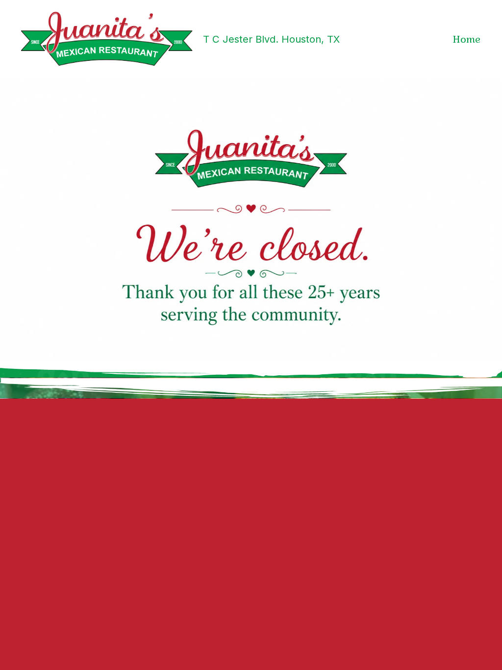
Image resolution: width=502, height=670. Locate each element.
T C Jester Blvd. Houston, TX (271, 39)
